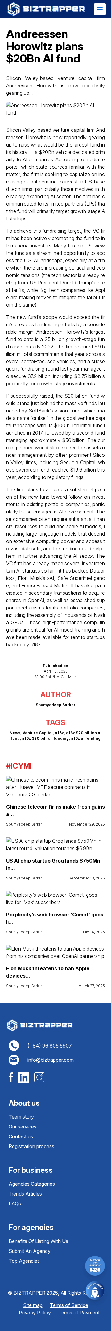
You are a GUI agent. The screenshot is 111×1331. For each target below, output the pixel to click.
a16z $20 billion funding (45, 738)
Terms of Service (69, 1305)
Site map (33, 1305)
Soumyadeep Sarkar (24, 824)
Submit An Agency (30, 1251)
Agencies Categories (32, 1184)
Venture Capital (38, 732)
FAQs (15, 1203)
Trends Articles (25, 1194)
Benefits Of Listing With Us (38, 1241)
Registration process (31, 1146)
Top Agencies (24, 1261)
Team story (21, 1117)
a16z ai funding (86, 738)
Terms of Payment (79, 1312)
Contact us (21, 1136)
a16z (59, 732)
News (15, 732)
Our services (22, 1127)
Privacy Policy (35, 1312)
